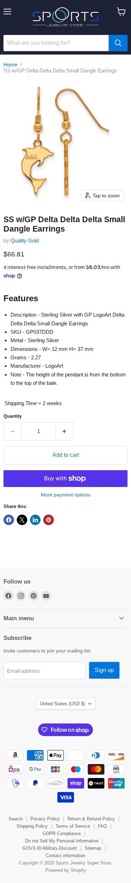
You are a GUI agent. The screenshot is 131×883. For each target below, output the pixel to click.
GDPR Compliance (62, 833)
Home (10, 65)
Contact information (65, 855)
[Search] (118, 43)
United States (62, 703)
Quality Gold (24, 240)
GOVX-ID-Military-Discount (49, 848)
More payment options (65, 494)
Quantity (12, 416)
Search (15, 818)
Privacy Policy (45, 818)
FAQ (102, 826)
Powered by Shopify (65, 870)
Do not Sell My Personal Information (62, 840)
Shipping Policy (32, 826)
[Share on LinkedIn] (35, 520)
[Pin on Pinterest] (48, 520)
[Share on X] (22, 520)
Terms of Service (73, 826)
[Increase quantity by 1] (64, 431)
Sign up (104, 670)
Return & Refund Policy (91, 818)
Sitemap (93, 848)
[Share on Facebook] (8, 520)
